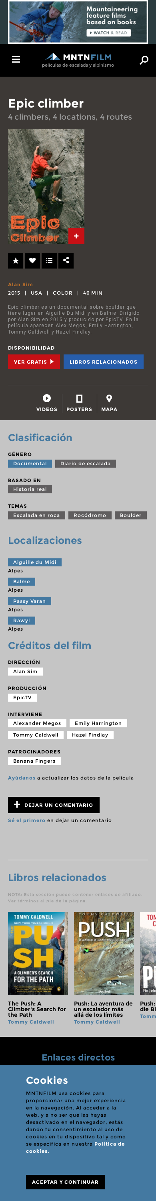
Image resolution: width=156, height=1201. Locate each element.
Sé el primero (27, 820)
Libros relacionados (104, 362)
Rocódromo (90, 515)
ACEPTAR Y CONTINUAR (65, 1182)
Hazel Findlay (90, 735)
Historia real (30, 489)
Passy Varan (29, 601)
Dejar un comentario (58, 805)
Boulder (131, 515)
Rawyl (21, 620)
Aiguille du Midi (34, 562)
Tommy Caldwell (35, 735)
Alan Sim (20, 284)
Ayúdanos (22, 778)
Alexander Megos (37, 723)
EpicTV (22, 697)
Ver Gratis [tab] (31, 362)
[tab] (76, 236)
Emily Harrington (98, 723)
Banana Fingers (34, 761)
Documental (30, 463)
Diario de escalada (85, 463)
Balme (21, 581)
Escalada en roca (36, 515)
